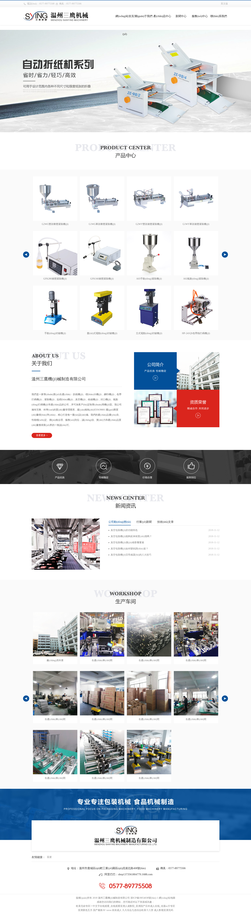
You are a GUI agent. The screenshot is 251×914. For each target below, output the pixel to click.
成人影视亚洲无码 (163, 910)
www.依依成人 (114, 910)
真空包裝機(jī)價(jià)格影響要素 (127, 542)
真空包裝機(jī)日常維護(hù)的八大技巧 (131, 554)
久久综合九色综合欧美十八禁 (137, 910)
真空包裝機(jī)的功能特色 (124, 530)
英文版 (224, 3)
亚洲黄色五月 (85, 910)
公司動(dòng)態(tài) (119, 521)
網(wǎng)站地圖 (167, 898)
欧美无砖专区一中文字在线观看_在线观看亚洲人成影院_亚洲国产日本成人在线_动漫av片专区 (125, 906)
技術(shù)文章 (165, 521)
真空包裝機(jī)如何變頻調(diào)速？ (129, 548)
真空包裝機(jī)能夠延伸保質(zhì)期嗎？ (131, 536)
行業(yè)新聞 (144, 521)
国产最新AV (99, 910)
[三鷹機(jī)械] (55, 16)
